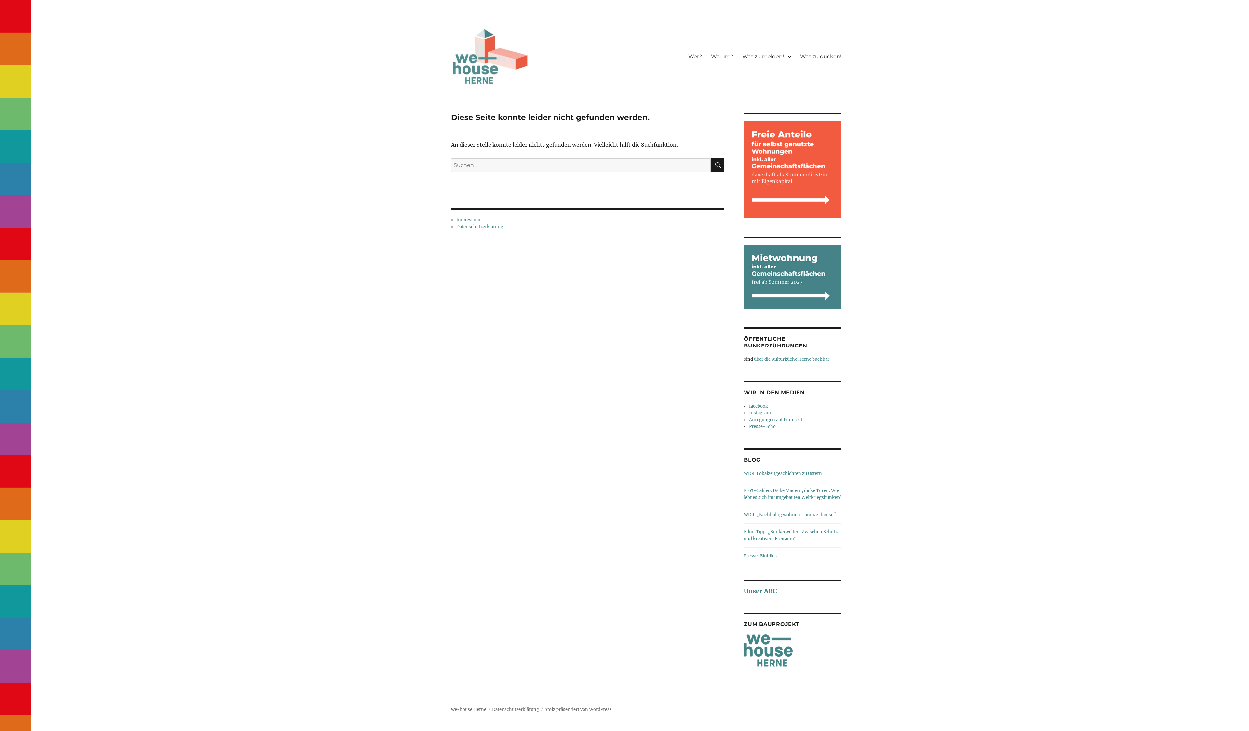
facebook (758, 406)
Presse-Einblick (760, 556)
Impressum (468, 220)
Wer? (695, 56)
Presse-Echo (762, 426)
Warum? (722, 56)
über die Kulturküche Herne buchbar (791, 359)
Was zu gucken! (820, 56)
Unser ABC (760, 591)
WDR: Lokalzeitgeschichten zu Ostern (783, 473)
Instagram (760, 413)
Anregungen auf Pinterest (775, 420)
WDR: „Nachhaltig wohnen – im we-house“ (790, 514)
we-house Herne (468, 709)
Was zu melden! (763, 56)
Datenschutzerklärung (479, 226)
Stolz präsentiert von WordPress (578, 709)
